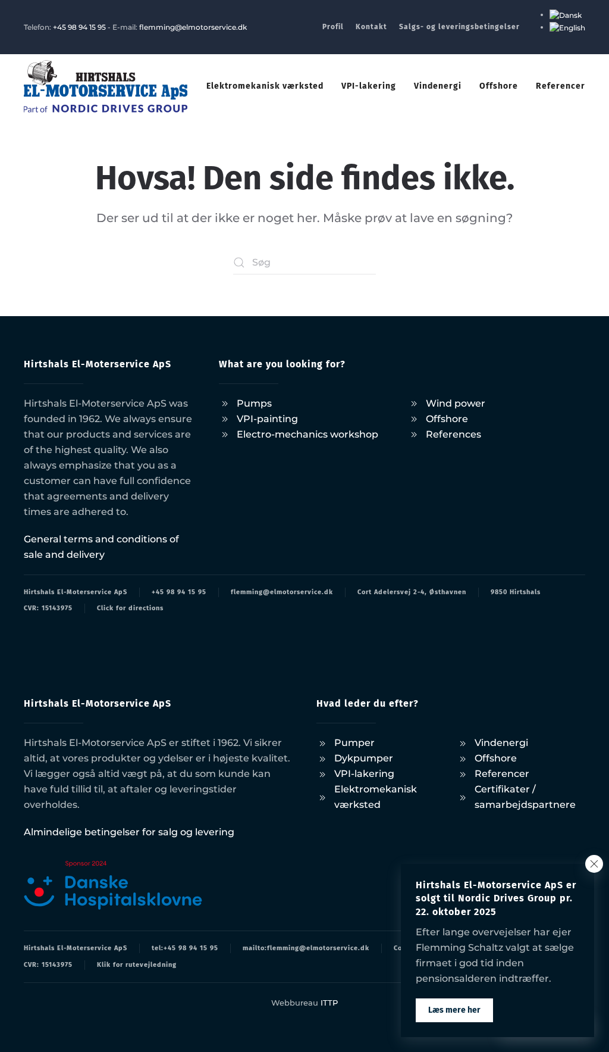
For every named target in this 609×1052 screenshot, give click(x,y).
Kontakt (371, 27)
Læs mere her (454, 1010)
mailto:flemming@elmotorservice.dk (306, 948)
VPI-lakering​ (368, 86)
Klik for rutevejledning (137, 965)
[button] (594, 864)
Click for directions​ (130, 608)
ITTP (329, 1002)
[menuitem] (566, 14)
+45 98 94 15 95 (79, 27)
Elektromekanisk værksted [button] (265, 86)
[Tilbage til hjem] (105, 86)
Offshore (498, 86)
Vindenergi (438, 86)
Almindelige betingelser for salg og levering (129, 832)
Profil (333, 27)
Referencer (560, 86)
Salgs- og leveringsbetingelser (459, 27)
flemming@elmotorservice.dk (193, 27)
